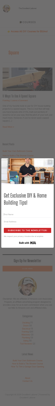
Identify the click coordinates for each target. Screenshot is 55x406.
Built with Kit (27, 243)
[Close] (50, 161)
